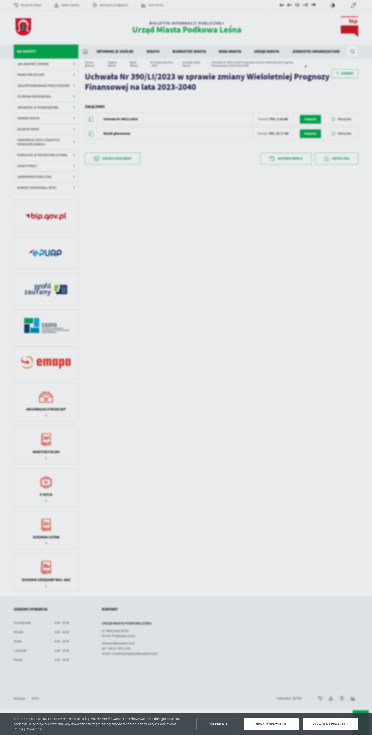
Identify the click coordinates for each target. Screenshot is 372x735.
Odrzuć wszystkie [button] (271, 724)
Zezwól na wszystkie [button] (331, 724)
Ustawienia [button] (218, 724)
